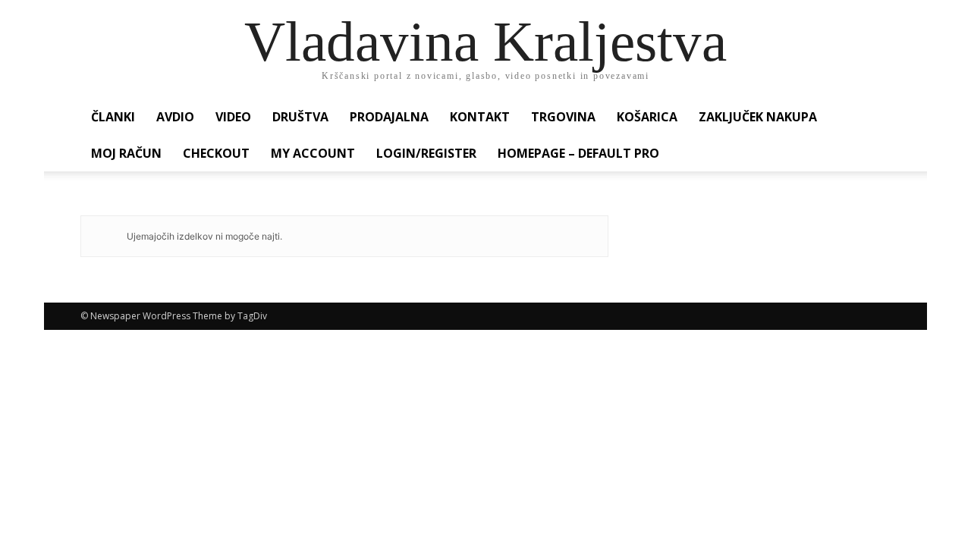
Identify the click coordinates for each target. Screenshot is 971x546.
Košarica (647, 116)
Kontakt (480, 116)
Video (233, 116)
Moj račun (126, 153)
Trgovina (563, 116)
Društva (300, 116)
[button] (872, 118)
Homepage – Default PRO (578, 153)
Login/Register (426, 153)
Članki (113, 116)
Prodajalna (389, 116)
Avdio (175, 116)
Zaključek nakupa (758, 116)
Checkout (216, 153)
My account (313, 153)
